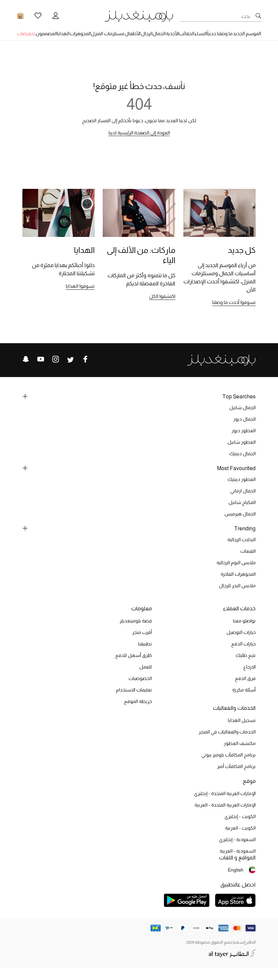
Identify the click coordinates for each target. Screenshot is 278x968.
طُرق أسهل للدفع (133, 655)
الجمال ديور (244, 419)
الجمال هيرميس (240, 513)
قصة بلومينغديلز (136, 620)
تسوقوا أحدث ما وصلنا (234, 302)
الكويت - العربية (240, 828)
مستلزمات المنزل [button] (107, 33)
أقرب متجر (142, 632)
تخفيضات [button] (26, 33)
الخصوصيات (140, 678)
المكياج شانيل (242, 502)
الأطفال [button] (133, 33)
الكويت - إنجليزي (240, 816)
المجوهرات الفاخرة (238, 574)
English (235, 870)
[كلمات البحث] (258, 16)
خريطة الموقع (138, 701)
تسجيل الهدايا (242, 720)
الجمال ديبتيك (242, 453)
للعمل (145, 666)
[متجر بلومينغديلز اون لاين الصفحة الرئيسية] (139, 16)
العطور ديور (244, 430)
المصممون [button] (46, 33)
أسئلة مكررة (244, 689)
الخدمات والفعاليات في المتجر (227, 731)
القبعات (248, 551)
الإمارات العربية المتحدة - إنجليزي (225, 793)
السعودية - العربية (238, 851)
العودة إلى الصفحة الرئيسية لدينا (139, 132)
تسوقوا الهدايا (80, 286)
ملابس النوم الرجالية (236, 562)
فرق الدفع (245, 678)
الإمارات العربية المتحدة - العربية (225, 805)
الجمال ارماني (243, 490)
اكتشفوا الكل (162, 296)
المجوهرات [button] (80, 33)
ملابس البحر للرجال (237, 585)
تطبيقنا (145, 643)
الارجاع (249, 666)
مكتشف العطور (240, 743)
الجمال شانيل (242, 407)
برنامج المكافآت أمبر (236, 766)
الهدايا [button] (63, 33)
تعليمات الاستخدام (134, 689)
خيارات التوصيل (241, 632)
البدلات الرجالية (241, 539)
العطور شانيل (241, 442)
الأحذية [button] (172, 33)
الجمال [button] (159, 33)
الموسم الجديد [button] (247, 33)
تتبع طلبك (246, 655)
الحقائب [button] (186, 33)
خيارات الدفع (243, 643)
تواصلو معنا (244, 620)
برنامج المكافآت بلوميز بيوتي (228, 754)
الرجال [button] (147, 33)
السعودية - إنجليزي (237, 839)
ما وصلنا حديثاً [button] (220, 33)
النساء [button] (201, 33)
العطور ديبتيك (241, 479)
